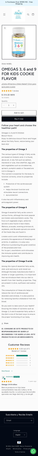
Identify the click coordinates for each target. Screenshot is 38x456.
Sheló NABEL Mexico (17, 446)
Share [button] (6, 323)
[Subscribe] (31, 420)
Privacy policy (27, 448)
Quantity (4, 101)
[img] (7, 381)
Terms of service (20, 452)
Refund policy (17, 448)
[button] (4, 14)
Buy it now (19, 119)
